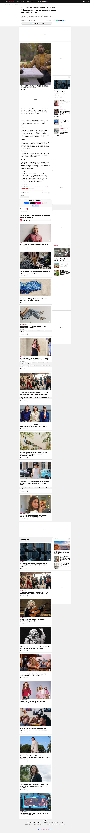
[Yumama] (58, 824)
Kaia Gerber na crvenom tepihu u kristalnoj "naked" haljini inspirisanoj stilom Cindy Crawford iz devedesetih (35, 366)
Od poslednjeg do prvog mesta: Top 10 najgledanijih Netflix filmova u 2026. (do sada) (35, 398)
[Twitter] (41, 829)
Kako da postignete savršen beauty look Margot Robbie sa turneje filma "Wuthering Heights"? (35, 488)
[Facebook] (39, 829)
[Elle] (2, 1)
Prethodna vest (26, 192)
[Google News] (49, 829)
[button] (49, 20)
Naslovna (22, 7)
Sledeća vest (45, 192)
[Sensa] (53, 824)
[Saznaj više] (69, 245)
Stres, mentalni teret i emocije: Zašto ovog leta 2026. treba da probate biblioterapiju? (33, 331)
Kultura (31, 7)
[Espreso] (35, 824)
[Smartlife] (49, 824)
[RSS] (51, 829)
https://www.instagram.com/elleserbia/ (32, 189)
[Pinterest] (46, 829)
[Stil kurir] (38, 824)
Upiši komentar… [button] (27, 220)
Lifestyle (27, 7)
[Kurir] (26, 824)
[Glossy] (41, 824)
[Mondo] (30, 824)
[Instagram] (44, 829)
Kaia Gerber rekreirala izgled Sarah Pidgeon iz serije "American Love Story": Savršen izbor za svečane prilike (34, 363)
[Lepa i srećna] (45, 824)
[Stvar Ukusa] (63, 824)
